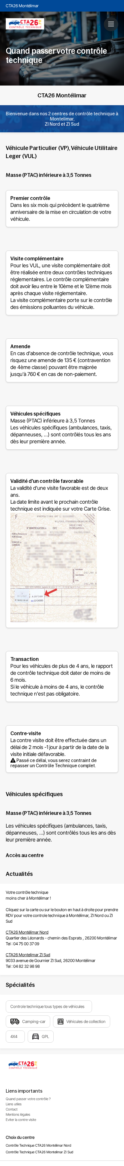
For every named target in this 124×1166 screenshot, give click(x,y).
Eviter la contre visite (21, 1119)
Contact (12, 1109)
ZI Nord (97, 915)
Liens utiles (14, 1104)
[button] (111, 24)
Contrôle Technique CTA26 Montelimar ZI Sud (39, 1152)
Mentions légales (18, 1114)
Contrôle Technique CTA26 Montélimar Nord (38, 1145)
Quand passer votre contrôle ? (28, 1099)
